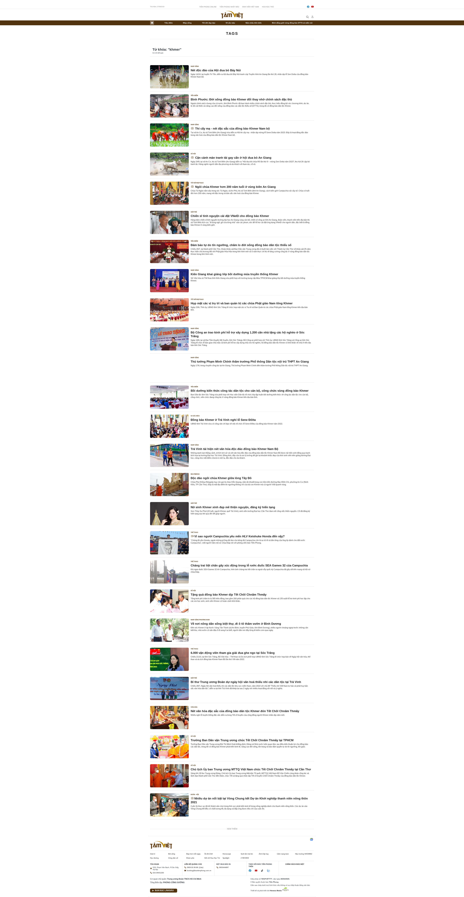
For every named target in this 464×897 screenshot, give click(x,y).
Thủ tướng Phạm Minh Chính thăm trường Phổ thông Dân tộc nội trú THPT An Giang (250, 361)
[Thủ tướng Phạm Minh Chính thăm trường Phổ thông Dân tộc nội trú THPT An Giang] (169, 368)
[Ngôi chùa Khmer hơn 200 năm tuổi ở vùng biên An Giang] (169, 193)
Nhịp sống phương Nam (200, 620)
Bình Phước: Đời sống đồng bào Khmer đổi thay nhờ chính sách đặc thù (241, 99)
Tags (232, 33)
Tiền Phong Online (208, 7)
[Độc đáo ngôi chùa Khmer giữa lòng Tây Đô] (169, 484)
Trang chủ (152, 23)
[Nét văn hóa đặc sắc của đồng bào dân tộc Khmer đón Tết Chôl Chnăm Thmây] (169, 717)
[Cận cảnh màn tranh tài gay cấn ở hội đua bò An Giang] (169, 164)
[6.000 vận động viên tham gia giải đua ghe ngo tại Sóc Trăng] (169, 659)
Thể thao (194, 532)
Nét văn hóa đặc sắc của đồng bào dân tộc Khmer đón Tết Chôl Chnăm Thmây (245, 711)
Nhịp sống (187, 23)
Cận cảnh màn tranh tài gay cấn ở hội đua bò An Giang (232, 157)
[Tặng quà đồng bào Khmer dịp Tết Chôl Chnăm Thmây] (169, 601)
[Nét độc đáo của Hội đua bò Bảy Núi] (169, 76)
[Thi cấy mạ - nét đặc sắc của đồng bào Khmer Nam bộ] (169, 135)
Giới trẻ (194, 212)
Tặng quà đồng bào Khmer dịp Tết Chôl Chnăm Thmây (228, 594)
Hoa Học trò (268, 7)
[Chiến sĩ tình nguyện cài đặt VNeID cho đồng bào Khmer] (169, 222)
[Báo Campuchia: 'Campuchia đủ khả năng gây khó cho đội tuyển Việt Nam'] (169, 834)
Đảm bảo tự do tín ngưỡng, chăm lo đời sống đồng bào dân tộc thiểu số (241, 245)
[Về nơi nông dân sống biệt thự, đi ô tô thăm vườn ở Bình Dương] (169, 630)
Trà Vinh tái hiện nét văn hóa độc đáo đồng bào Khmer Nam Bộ (234, 449)
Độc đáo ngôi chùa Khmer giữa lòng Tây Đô (221, 478)
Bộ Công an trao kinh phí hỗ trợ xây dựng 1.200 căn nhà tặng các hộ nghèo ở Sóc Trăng (247, 334)
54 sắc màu (230, 23)
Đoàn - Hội (195, 794)
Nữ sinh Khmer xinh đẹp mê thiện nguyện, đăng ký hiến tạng (233, 507)
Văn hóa (194, 707)
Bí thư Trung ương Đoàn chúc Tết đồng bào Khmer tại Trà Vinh (235, 856)
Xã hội (193, 154)
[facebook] (308, 7)
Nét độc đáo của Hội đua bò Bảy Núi (216, 70)
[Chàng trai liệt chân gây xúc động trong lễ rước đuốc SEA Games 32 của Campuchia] (169, 571)
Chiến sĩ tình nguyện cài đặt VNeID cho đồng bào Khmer (230, 216)
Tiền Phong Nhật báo (229, 7)
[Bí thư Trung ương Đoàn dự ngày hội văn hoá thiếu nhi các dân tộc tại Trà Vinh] (169, 688)
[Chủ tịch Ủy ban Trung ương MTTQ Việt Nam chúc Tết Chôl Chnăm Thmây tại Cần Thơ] (169, 775)
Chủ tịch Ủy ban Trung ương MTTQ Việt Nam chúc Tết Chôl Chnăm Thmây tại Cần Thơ (251, 769)
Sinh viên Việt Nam (250, 7)
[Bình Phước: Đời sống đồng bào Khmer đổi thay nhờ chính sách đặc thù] (169, 105)
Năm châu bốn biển (254, 23)
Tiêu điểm (168, 23)
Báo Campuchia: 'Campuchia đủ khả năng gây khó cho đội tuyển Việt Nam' (242, 827)
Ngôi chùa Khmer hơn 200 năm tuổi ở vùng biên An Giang (235, 186)
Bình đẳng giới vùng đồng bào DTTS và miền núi (292, 23)
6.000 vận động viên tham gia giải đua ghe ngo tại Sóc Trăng (233, 652)
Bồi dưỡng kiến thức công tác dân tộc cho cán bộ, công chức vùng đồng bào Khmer (249, 390)
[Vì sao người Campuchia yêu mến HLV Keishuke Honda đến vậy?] (169, 542)
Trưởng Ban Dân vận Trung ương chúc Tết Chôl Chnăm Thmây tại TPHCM (242, 740)
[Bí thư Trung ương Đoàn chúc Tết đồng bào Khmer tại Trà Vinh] (169, 863)
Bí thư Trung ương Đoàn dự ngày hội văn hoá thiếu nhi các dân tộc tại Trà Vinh (246, 682)
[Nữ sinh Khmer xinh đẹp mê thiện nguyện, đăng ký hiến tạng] (169, 513)
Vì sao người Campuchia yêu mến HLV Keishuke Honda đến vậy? (239, 536)
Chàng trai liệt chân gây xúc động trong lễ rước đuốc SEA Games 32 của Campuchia (249, 565)
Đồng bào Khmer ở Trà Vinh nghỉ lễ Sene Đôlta (223, 419)
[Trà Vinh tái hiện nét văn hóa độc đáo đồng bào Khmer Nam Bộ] (169, 455)
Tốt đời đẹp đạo (208, 23)
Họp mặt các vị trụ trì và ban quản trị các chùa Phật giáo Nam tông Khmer (242, 303)
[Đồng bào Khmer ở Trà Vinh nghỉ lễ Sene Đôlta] (169, 426)
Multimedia (195, 474)
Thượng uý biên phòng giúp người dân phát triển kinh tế (230, 885)
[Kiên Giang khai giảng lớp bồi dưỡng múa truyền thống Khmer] (169, 280)
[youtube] (312, 7)
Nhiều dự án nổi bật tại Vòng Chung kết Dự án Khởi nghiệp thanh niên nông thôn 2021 (249, 800)
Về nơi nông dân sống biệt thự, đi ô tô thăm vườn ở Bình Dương (236, 623)
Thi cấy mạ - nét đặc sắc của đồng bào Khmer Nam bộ (232, 128)
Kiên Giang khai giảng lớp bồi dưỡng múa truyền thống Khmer (234, 274)
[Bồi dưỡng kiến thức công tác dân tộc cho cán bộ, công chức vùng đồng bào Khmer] (169, 397)
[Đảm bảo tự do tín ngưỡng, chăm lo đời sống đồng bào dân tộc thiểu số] (169, 251)
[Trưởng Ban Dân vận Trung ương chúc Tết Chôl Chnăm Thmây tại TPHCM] (169, 746)
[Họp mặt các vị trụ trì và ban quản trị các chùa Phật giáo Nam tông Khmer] (169, 309)
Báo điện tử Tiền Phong (232, 14)
